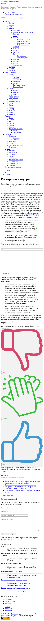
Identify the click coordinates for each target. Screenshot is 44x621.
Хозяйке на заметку (16, 160)
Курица (15, 90)
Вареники (16, 30)
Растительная (9, 103)
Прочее (7, 149)
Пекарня (8, 116)
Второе (11, 28)
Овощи (11, 105)
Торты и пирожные (16, 129)
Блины (11, 127)
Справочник (13, 161)
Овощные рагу (22, 58)
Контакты (8, 608)
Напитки (12, 70)
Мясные (16, 48)
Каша (11, 112)
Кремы (15, 130)
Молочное (12, 141)
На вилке (4, 3)
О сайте (7, 607)
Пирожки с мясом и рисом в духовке (14, 580)
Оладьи (11, 125)
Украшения (17, 132)
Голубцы (16, 34)
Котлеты (16, 37)
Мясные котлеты (23, 41)
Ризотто (16, 59)
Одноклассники (10, 601)
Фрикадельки (18, 65)
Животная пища (10, 72)
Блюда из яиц (13, 98)
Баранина (16, 81)
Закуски (12, 67)
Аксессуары (13, 152)
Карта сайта (9, 610)
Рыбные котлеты (23, 45)
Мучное (12, 110)
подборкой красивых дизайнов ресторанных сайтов (20, 214)
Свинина (16, 78)
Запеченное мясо (19, 85)
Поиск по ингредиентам (13, 14)
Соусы (11, 143)
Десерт (11, 68)
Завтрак (11, 23)
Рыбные (16, 61)
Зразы (15, 36)
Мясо (11, 74)
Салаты (11, 25)
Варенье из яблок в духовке (11, 563)
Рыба (11, 99)
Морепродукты (14, 101)
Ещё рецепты (9, 134)
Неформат (12, 165)
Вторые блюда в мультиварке (23, 32)
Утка (14, 94)
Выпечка (12, 119)
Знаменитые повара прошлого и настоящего (20, 485)
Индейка (16, 92)
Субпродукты (14, 96)
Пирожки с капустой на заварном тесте (15, 588)
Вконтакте (8, 600)
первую (3, 317)
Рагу (14, 54)
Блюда (7, 21)
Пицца (11, 123)
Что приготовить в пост (13, 167)
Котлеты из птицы (23, 39)
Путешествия (13, 158)
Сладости (12, 147)
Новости (12, 156)
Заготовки (12, 136)
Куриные (16, 47)
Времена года (14, 163)
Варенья (16, 138)
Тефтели (16, 63)
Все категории (10, 12)
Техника (12, 150)
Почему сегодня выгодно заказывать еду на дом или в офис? (22, 482)
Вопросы (12, 154)
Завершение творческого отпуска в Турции (20, 487)
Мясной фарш (18, 87)
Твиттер (8, 603)
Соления (16, 140)
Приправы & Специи (16, 145)
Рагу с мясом (21, 56)
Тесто (11, 121)
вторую (10, 317)
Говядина (16, 76)
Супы (11, 27)
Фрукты (12, 114)
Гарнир (11, 109)
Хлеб (11, 118)
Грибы (11, 107)
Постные (16, 52)
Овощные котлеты (23, 43)
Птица (11, 89)
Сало (19, 79)
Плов (15, 50)
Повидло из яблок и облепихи (11, 571)
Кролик (15, 83)
